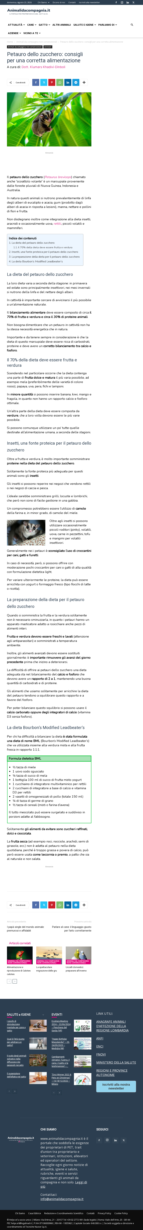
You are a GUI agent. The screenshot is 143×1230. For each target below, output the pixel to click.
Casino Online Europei (112, 1099)
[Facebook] (116, 2)
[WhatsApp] (59, 82)
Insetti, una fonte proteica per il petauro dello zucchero (45, 252)
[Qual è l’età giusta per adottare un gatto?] (38, 1043)
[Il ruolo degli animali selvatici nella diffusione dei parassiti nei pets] (38, 1060)
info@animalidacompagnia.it (62, 1199)
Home (10, 41)
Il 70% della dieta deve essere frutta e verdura (45, 247)
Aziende (13, 33)
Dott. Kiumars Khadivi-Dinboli (43, 67)
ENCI (99, 1046)
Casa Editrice (34, 1213)
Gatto (43, 24)
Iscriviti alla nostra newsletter (116, 1086)
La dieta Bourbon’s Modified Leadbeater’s (37, 261)
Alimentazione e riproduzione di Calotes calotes (19, 970)
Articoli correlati (20, 943)
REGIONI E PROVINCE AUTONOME (111, 1072)
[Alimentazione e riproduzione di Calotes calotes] (20, 955)
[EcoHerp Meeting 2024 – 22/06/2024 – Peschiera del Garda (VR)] (82, 1026)
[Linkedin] (127, 2)
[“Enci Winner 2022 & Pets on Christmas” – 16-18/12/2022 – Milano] (82, 1079)
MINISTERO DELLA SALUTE (116, 1062)
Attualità (15, 24)
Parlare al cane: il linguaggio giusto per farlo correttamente (71, 928)
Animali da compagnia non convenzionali (36, 41)
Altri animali (61, 24)
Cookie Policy (121, 1213)
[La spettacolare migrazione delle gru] (49, 955)
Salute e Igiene (83, 24)
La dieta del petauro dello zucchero (33, 243)
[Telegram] (75, 82)
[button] (132, 25)
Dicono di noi (59, 2)
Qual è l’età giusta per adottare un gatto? (15, 1042)
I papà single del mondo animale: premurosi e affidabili (25, 928)
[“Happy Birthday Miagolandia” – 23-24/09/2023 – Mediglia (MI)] (82, 1043)
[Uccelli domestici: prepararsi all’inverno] (78, 955)
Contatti (72, 2)
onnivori (47, 47)
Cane (30, 24)
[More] (84, 82)
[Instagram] (122, 2)
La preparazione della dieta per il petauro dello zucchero (46, 257)
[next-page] (15, 981)
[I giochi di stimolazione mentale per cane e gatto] (38, 1026)
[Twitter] (133, 2)
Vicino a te (30, 33)
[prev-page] (9, 981)
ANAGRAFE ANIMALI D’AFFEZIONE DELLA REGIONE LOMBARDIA (112, 1025)
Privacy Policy (104, 1213)
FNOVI (101, 1054)
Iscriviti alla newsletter (89, 2)
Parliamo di (106, 24)
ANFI (99, 1038)
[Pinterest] (51, 82)
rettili (57, 224)
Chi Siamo (42, 2)
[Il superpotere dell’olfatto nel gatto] (38, 1078)
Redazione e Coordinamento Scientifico (63, 1213)
